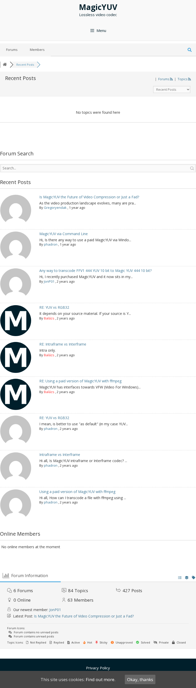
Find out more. (100, 679)
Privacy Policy (98, 667)
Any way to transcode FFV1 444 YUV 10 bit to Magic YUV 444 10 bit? (95, 270)
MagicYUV (98, 7)
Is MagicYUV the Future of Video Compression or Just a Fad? (89, 196)
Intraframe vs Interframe (59, 454)
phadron (50, 244)
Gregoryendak (55, 207)
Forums (12, 49)
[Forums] (5, 64)
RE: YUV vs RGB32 (54, 307)
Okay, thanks (140, 679)
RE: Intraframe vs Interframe (62, 344)
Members (37, 49)
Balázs (49, 318)
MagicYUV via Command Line (63, 233)
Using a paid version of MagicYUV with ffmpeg (77, 491)
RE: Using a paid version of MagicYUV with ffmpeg (80, 381)
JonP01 (49, 281)
